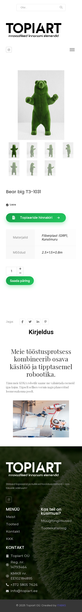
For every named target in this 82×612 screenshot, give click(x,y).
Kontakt (13, 531)
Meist (10, 517)
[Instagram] (9, 50)
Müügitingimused (56, 521)
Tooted (12, 524)
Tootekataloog (53, 528)
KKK (9, 539)
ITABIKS (61, 605)
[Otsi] (61, 7)
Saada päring (20, 281)
